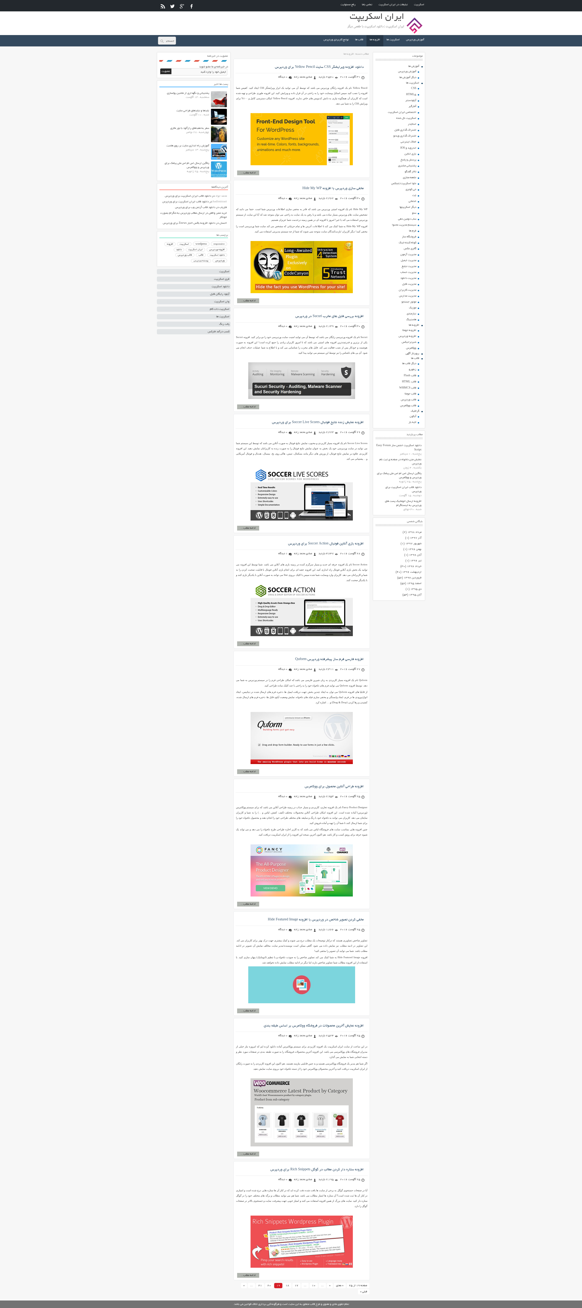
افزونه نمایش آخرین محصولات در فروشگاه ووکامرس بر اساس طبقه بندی (314, 1026)
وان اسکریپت (221, 301)
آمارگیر (412, 106)
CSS (413, 88)
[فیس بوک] (192, 6)
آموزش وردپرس (415, 39)
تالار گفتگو (410, 171)
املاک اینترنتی (408, 141)
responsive (219, 244)
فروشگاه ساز (409, 236)
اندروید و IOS (408, 148)
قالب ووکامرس (408, 405)
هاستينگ (411, 319)
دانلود (179, 250)
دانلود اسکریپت (217, 255)
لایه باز (412, 422)
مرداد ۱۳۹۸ (414, 532)
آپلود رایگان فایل (219, 294)
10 (314, 1285)
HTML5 (411, 94)
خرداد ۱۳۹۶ (414, 566)
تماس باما (367, 4)
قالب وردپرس (408, 399)
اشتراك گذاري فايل (405, 130)
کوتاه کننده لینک (407, 242)
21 (260, 1285)
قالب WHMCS (407, 387)
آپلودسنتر (410, 100)
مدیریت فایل (409, 284)
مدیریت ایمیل (408, 260)
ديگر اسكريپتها (408, 207)
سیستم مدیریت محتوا (404, 225)
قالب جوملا (410, 393)
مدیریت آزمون (408, 254)
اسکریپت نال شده (406, 118)
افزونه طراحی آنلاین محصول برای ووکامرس (334, 786)
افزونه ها (375, 39)
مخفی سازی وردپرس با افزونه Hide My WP (333, 188)
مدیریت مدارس (407, 296)
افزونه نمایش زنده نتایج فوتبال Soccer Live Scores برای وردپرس (318, 422)
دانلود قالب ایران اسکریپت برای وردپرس (188, 196)
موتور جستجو (408, 301)
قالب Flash (410, 375)
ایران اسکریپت (195, 250)
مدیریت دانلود (408, 278)
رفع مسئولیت (348, 4)
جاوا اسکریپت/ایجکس (403, 183)
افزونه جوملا (409, 330)
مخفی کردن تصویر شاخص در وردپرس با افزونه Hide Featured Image (316, 920)
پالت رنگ (224, 324)
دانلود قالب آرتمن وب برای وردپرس (195, 207)
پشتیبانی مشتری (407, 165)
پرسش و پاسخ (408, 159)
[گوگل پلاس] (182, 6)
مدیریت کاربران (407, 290)
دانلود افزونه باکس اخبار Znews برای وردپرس (189, 223)
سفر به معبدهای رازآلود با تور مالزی (189, 128)
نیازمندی (411, 313)
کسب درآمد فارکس (218, 331)
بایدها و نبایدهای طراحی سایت (192, 110)
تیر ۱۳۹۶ (415, 560)
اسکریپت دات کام (219, 309)
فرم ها (412, 230)
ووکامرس (411, 348)
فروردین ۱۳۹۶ (412, 577)
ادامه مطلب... (248, 172)
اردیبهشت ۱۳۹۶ (411, 572)
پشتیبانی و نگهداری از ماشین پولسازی (188, 93)
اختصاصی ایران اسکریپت (402, 112)
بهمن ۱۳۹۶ (414, 549)
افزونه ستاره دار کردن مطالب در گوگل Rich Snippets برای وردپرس (317, 1169)
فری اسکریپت (221, 279)
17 (296, 1285)
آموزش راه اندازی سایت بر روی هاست (187, 145)
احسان (223, 223)
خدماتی (412, 201)
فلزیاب (223, 207)
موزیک (412, 307)
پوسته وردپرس (200, 261)
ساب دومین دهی (407, 219)
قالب (200, 255)
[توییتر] (172, 6)
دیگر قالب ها (409, 363)
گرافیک (415, 411)
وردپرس (220, 260)
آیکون (413, 416)
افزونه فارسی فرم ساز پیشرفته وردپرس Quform (329, 659)
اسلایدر (412, 124)
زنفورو (412, 369)
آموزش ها (413, 66)
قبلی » (363, 1291)
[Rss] (163, 6)
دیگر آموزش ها (407, 77)
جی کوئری (411, 189)
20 (269, 1285)
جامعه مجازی (409, 177)
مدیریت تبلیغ (409, 266)
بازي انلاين (410, 153)
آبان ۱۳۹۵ (415, 594)
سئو (414, 213)
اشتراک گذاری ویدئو (404, 136)
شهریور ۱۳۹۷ (413, 543)
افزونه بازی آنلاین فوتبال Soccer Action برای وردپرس (326, 544)
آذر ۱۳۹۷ (415, 537)
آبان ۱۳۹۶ (415, 555)
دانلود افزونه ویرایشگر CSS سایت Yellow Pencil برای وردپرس (319, 67)
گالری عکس (410, 248)
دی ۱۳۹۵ (415, 589)
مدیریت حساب (408, 272)
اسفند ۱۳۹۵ (414, 583)
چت (414, 195)
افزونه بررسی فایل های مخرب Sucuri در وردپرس (329, 316)
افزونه (170, 244)
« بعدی (340, 1285)
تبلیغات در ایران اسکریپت (393, 4)
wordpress (201, 244)
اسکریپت (419, 4)
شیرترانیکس (409, 342)
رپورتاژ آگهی (412, 353)
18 (287, 1285)
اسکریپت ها (393, 39)
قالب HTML (409, 381)
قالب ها (359, 39)
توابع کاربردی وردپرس (336, 39)
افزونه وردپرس (407, 336)
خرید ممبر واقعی (218, 213)
